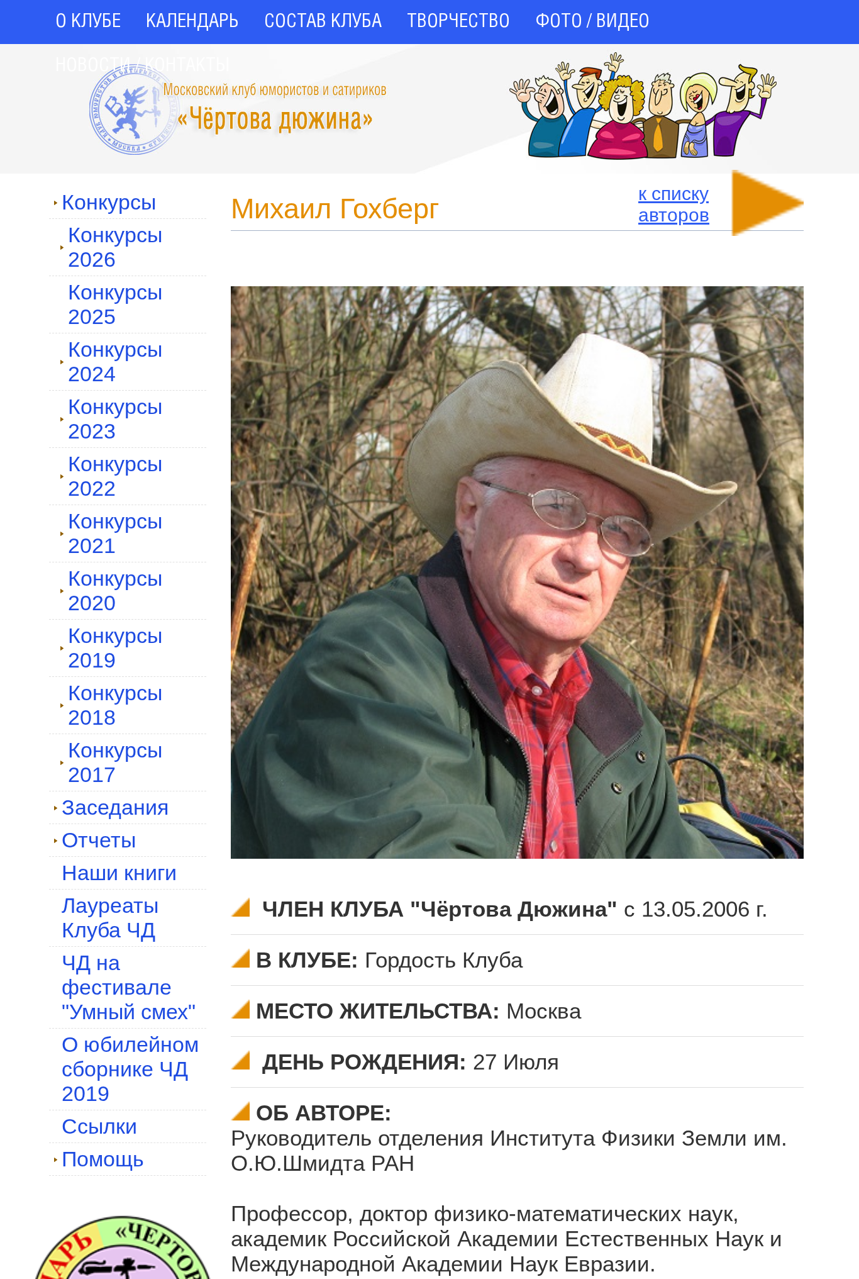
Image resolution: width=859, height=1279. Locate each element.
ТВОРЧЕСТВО (458, 22)
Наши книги (119, 873)
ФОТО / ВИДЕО (592, 22)
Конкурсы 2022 (115, 476)
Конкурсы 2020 (115, 590)
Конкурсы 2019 (115, 647)
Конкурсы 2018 (115, 705)
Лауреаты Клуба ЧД (110, 917)
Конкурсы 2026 (115, 247)
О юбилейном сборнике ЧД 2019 (130, 1068)
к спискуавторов (673, 204)
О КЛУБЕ (88, 22)
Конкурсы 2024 (115, 361)
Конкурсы (109, 202)
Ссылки (99, 1126)
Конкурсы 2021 (115, 533)
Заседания (115, 807)
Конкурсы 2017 (115, 762)
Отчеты (99, 840)
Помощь (103, 1159)
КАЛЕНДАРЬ (192, 22)
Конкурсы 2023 (115, 418)
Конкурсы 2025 (115, 304)
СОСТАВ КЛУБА (323, 22)
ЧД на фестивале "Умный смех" (129, 987)
